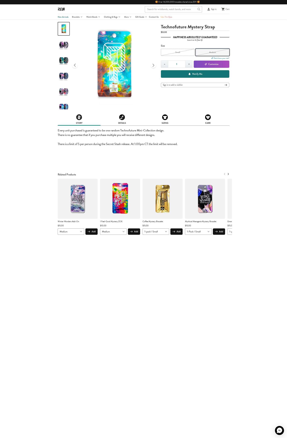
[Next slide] (153, 65)
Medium (212, 52)
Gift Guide (139, 16)
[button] (279, 430)
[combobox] (173, 9)
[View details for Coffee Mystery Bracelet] (163, 199)
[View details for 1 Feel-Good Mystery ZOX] (120, 199)
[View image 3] (64, 60)
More (126, 16)
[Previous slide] (75, 65)
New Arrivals (63, 16)
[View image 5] (64, 91)
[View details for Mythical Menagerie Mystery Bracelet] (205, 199)
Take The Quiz (166, 16)
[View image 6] (64, 106)
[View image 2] (64, 44)
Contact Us (154, 16)
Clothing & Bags (111, 16)
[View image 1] (64, 29)
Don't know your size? (221, 58)
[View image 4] (64, 75)
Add (94, 231)
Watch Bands (91, 16)
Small (177, 52)
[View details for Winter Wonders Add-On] (78, 199)
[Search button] (199, 9)
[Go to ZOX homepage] (61, 9)
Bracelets (76, 16)
